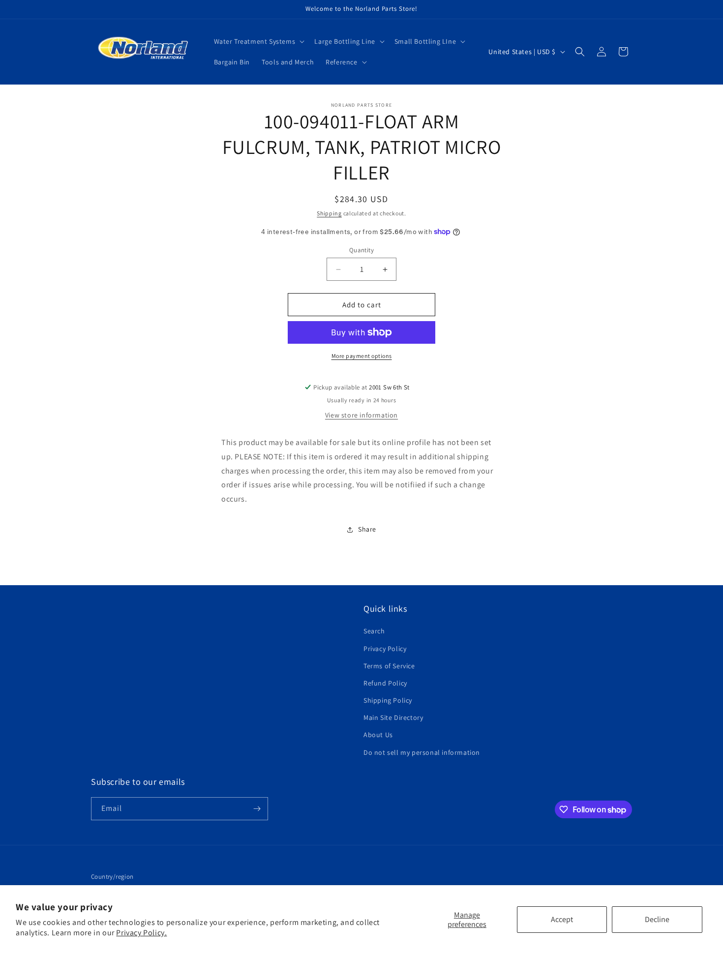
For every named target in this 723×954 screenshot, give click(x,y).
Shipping (329, 213)
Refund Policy (385, 683)
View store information (361, 415)
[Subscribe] (257, 808)
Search (374, 630)
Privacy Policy (384, 648)
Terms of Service (389, 665)
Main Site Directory (393, 717)
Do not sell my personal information (421, 752)
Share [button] (367, 529)
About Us (378, 734)
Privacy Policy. (141, 932)
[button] (258, 41)
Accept (562, 919)
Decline (657, 919)
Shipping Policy (387, 700)
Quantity (361, 250)
